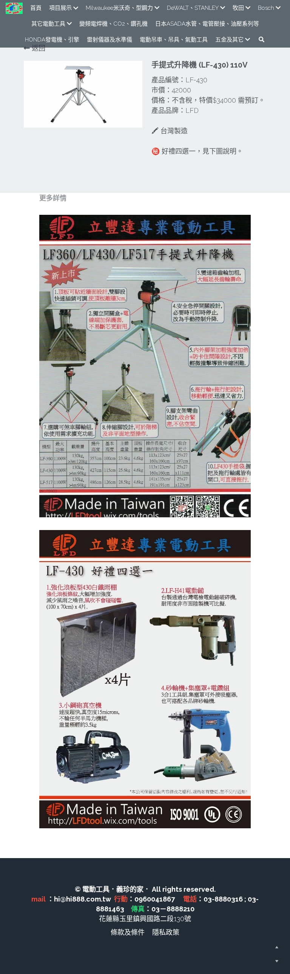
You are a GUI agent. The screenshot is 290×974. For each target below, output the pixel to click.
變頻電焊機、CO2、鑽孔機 (113, 23)
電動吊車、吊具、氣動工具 (174, 39)
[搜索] (261, 39)
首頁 (36, 8)
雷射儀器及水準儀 (109, 39)
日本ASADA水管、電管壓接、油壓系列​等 (207, 23)
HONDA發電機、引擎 (52, 39)
